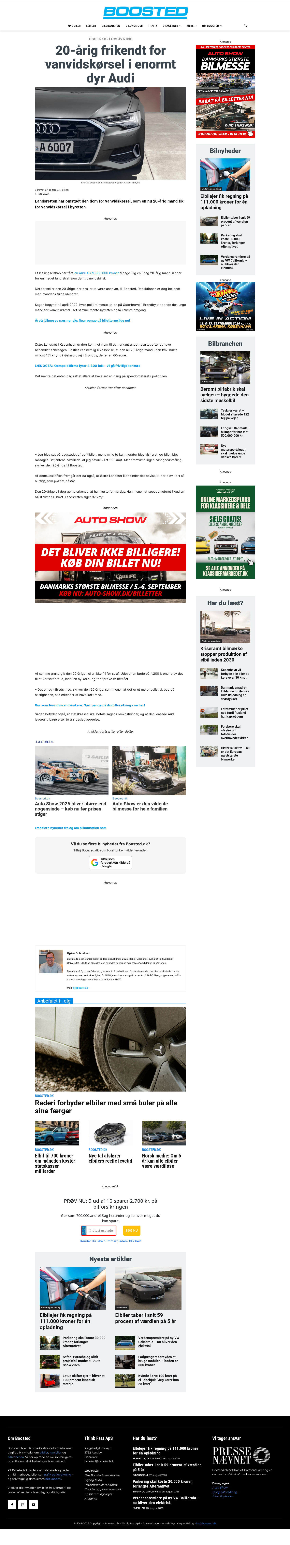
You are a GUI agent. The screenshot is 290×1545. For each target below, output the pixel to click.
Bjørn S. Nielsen (59, 190)
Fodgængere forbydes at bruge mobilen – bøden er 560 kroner (158, 1361)
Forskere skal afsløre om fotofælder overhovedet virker (234, 732)
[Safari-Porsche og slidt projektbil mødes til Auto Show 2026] (50, 1362)
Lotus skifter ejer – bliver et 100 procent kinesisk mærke (84, 1380)
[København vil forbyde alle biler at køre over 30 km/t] (209, 673)
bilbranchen (16, 1457)
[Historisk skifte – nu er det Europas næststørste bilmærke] (209, 751)
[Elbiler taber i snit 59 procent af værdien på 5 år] (148, 1288)
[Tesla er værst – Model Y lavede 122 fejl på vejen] (209, 414)
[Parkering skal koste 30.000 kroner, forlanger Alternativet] (50, 1343)
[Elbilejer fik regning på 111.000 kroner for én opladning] (73, 1288)
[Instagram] (22, 1504)
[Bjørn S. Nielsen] (51, 970)
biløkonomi (53, 1479)
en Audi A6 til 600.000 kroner (96, 273)
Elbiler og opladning (50, 1307)
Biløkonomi (121, 1307)
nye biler (56, 1452)
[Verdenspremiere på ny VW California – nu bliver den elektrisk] (125, 1343)
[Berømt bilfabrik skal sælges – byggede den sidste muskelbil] (225, 367)
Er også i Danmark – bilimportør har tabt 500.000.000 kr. (235, 432)
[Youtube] (33, 1504)
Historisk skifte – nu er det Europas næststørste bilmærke (235, 753)
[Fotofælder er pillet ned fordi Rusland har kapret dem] (209, 712)
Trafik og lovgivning (110, 38)
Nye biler (139, 1508)
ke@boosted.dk (206, 1523)
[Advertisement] (110, 418)
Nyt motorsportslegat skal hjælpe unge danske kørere (233, 451)
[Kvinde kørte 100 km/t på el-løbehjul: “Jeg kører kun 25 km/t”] (125, 1381)
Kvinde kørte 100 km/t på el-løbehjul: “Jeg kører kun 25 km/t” (158, 1380)
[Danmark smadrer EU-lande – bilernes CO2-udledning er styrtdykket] (209, 691)
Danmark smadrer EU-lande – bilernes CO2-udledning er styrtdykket (235, 693)
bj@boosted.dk (81, 987)
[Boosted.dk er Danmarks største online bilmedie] (145, 12)
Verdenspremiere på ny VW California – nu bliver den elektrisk (159, 1342)
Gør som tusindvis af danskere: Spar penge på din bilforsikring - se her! (90, 705)
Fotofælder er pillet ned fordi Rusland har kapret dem (234, 712)
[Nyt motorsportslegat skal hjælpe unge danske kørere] (209, 449)
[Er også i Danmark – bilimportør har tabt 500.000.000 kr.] (209, 431)
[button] (245, 26)
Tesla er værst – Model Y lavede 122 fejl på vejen (235, 414)
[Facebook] (12, 1504)
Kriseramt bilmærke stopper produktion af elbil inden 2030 (223, 654)
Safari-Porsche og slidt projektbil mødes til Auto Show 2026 (82, 1361)
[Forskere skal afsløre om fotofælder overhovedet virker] (209, 730)
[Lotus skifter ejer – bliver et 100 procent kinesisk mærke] (50, 1381)
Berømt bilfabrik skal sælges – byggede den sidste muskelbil (224, 394)
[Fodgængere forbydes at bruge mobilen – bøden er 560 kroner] (125, 1362)
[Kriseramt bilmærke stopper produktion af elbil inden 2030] (225, 627)
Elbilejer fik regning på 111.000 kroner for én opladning (66, 1321)
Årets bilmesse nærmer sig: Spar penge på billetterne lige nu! (82, 320)
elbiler (44, 1452)
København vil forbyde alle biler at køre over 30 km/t (235, 673)
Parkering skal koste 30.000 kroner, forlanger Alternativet (84, 1342)
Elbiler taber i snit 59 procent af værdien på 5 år (145, 1318)
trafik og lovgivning (57, 1474)
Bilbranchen (207, 381)
